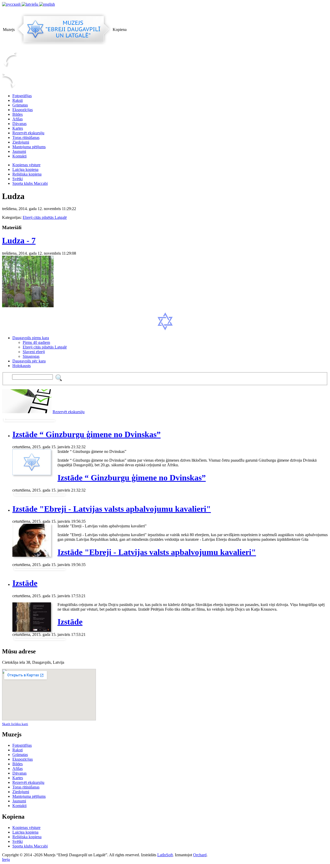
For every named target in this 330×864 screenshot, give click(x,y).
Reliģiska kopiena (27, 174)
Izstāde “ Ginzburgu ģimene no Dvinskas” (86, 434)
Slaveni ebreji (34, 352)
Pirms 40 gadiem (36, 342)
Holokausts (21, 365)
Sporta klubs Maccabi (30, 183)
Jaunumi (19, 151)
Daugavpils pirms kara (30, 338)
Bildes (17, 114)
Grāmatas (20, 105)
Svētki (17, 179)
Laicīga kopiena (25, 169)
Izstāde (24, 583)
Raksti (17, 100)
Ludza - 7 (19, 240)
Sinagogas (31, 356)
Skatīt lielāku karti (15, 724)
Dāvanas (19, 123)
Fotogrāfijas (22, 96)
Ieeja (6, 859)
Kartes (17, 128)
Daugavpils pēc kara (29, 361)
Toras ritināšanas (25, 137)
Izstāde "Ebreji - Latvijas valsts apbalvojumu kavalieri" (111, 508)
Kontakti (19, 156)
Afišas (17, 119)
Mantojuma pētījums (29, 147)
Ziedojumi (20, 142)
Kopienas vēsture (26, 165)
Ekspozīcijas (22, 109)
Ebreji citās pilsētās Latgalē (45, 217)
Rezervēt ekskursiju (28, 133)
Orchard (200, 855)
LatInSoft (165, 855)
